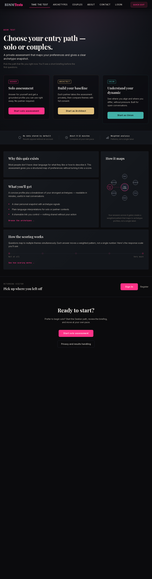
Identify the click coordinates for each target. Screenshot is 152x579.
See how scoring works (20, 263)
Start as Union (125, 115)
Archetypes (60, 4)
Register (144, 286)
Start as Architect (76, 111)
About (91, 4)
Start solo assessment (26, 111)
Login (118, 4)
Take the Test (39, 4)
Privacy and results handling (76, 344)
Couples (77, 4)
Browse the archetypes (20, 220)
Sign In (129, 286)
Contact (105, 4)
